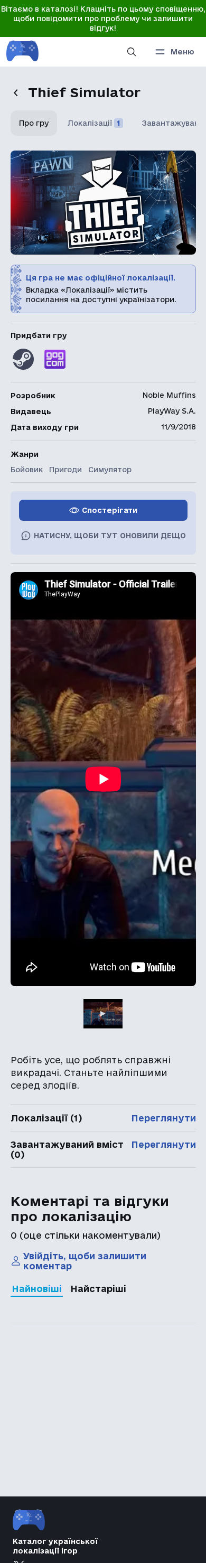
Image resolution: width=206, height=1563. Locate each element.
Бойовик (27, 469)
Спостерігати (109, 510)
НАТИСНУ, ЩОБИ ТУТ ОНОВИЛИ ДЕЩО (110, 535)
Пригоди (65, 469)
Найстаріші (98, 1289)
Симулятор (110, 469)
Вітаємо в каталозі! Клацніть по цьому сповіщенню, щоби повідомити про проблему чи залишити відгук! (103, 18)
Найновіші (37, 1289)
